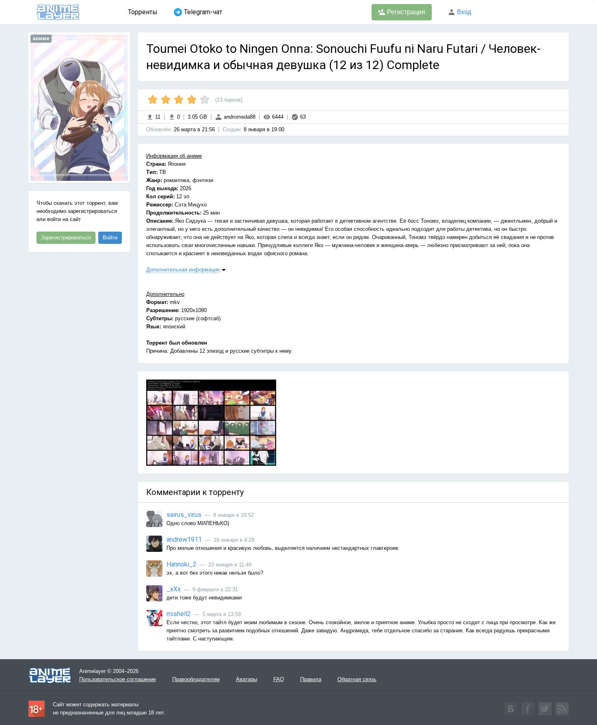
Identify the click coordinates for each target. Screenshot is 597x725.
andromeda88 (238, 117)
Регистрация (405, 12)
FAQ (278, 679)
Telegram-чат (203, 12)
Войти (110, 237)
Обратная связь (356, 679)
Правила (310, 679)
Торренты (143, 12)
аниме (41, 38)
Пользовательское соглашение (117, 679)
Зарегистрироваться (66, 237)
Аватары (246, 679)
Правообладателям (196, 679)
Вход (463, 12)
